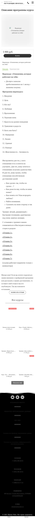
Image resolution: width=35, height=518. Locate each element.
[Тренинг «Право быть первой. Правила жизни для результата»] (8, 340)
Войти (9, 517)
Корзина (26, 517)
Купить (17, 55)
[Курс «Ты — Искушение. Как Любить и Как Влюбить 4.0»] (8, 364)
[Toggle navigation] (33, 3)
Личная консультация (8, 327)
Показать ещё (17, 382)
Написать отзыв (17, 292)
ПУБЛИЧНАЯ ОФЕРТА (17, 402)
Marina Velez (8, 1)
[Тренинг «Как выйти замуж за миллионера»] (26, 340)
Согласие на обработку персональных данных (17, 433)
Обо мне (17, 420)
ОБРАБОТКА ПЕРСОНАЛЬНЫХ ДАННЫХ (17, 411)
